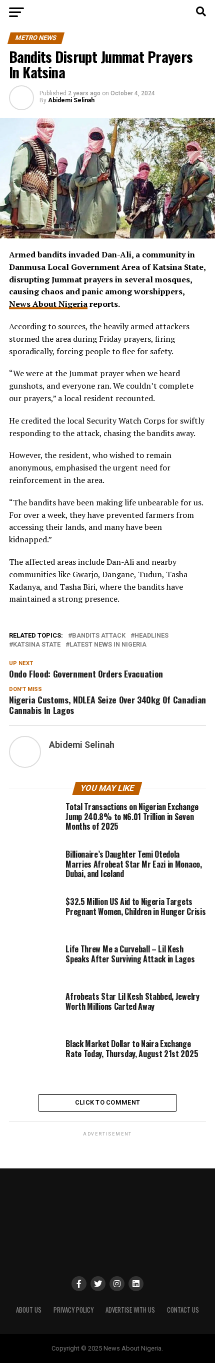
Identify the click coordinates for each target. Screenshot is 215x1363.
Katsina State (36, 645)
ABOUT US (29, 1310)
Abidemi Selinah (71, 100)
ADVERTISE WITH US (130, 1310)
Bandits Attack (99, 636)
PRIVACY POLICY (74, 1310)
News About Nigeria (48, 303)
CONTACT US (183, 1310)
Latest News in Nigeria (108, 645)
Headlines (151, 636)
